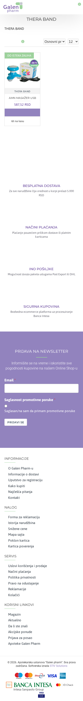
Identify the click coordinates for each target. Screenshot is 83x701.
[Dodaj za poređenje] (31, 112)
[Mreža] (7, 41)
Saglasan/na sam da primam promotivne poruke (39, 411)
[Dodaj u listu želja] (22, 112)
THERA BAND (22, 91)
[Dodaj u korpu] (13, 112)
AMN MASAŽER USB (22, 98)
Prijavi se (15, 422)
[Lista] (12, 41)
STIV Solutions (58, 665)
